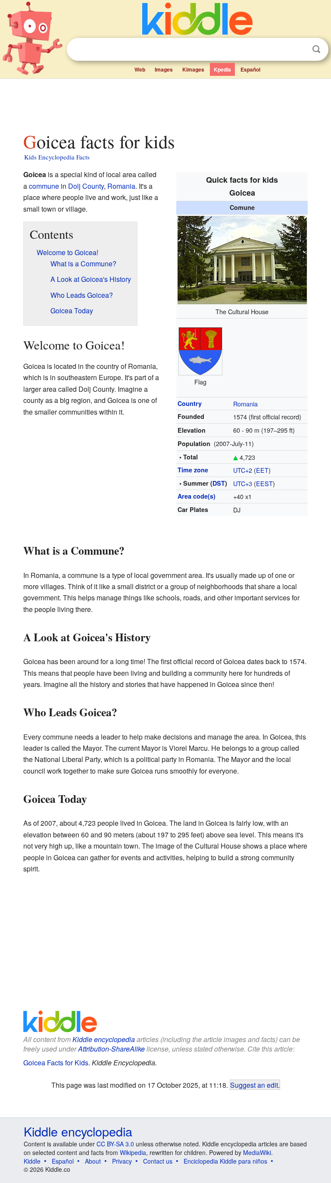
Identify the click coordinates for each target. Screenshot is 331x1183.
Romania (245, 403)
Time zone (193, 469)
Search (316, 49)
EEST (264, 483)
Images (164, 69)
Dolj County (86, 186)
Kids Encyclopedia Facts (57, 157)
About (93, 1161)
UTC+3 (242, 483)
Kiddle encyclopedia (103, 1039)
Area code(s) (196, 496)
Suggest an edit (254, 1084)
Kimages (193, 69)
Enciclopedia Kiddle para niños (225, 1161)
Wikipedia (133, 1152)
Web (139, 69)
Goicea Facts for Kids (55, 1063)
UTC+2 (242, 469)
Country (190, 403)
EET (262, 469)
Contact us (157, 1161)
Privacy (122, 1161)
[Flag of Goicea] (200, 350)
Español (250, 69)
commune (44, 186)
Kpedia (222, 69)
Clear (298, 49)
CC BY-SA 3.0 (115, 1143)
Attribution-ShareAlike (111, 1049)
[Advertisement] (165, 103)
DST (218, 483)
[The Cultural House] (242, 258)
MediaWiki (257, 1152)
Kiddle (32, 1161)
